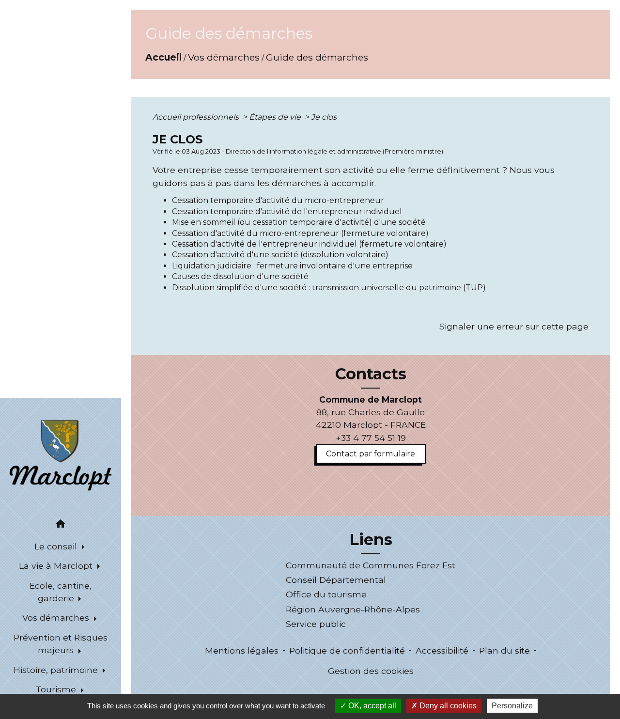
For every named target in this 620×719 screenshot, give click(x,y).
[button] (60, 525)
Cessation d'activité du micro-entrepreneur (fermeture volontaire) (300, 233)
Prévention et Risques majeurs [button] (61, 643)
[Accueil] (60, 454)
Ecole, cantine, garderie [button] (61, 591)
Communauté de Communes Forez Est (370, 565)
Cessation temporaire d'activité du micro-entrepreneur (278, 200)
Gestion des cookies (371, 671)
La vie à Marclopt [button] (57, 566)
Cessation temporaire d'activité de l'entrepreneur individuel (287, 211)
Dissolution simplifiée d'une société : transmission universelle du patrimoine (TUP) (329, 287)
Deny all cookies (447, 706)
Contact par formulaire (370, 453)
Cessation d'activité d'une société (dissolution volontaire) (280, 254)
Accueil (163, 57)
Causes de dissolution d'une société (240, 276)
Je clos (324, 117)
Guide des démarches (317, 57)
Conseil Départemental (336, 580)
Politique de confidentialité (347, 650)
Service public (316, 624)
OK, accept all (371, 706)
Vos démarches (224, 57)
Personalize (512, 706)
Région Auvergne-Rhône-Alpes (353, 609)
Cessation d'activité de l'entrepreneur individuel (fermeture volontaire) (309, 244)
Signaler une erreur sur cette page (514, 326)
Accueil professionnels (197, 117)
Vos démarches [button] (57, 617)
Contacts (370, 374)
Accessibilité (442, 650)
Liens (370, 540)
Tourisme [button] (56, 689)
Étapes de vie (276, 117)
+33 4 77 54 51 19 (371, 438)
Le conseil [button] (56, 546)
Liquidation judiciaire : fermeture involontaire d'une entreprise (292, 265)
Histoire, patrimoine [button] (57, 670)
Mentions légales (242, 650)
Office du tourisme (326, 594)
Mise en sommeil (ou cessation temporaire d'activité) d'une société (299, 222)
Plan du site (504, 650)
